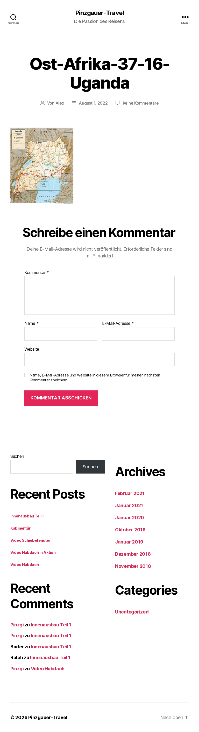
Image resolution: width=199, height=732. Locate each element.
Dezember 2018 (133, 554)
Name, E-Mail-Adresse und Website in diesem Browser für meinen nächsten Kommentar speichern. (95, 377)
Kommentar (36, 272)
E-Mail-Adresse (118, 323)
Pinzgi (17, 624)
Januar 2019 (129, 542)
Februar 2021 (130, 493)
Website (31, 349)
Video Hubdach (24, 564)
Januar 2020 (129, 517)
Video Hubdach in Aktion (33, 552)
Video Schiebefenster (30, 540)
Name (31, 323)
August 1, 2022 (93, 103)
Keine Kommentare (141, 103)
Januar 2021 (129, 505)
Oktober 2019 (130, 529)
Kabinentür (20, 528)
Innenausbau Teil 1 (27, 516)
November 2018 (133, 566)
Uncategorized (132, 612)
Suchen (17, 456)
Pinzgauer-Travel (99, 13)
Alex (59, 103)
